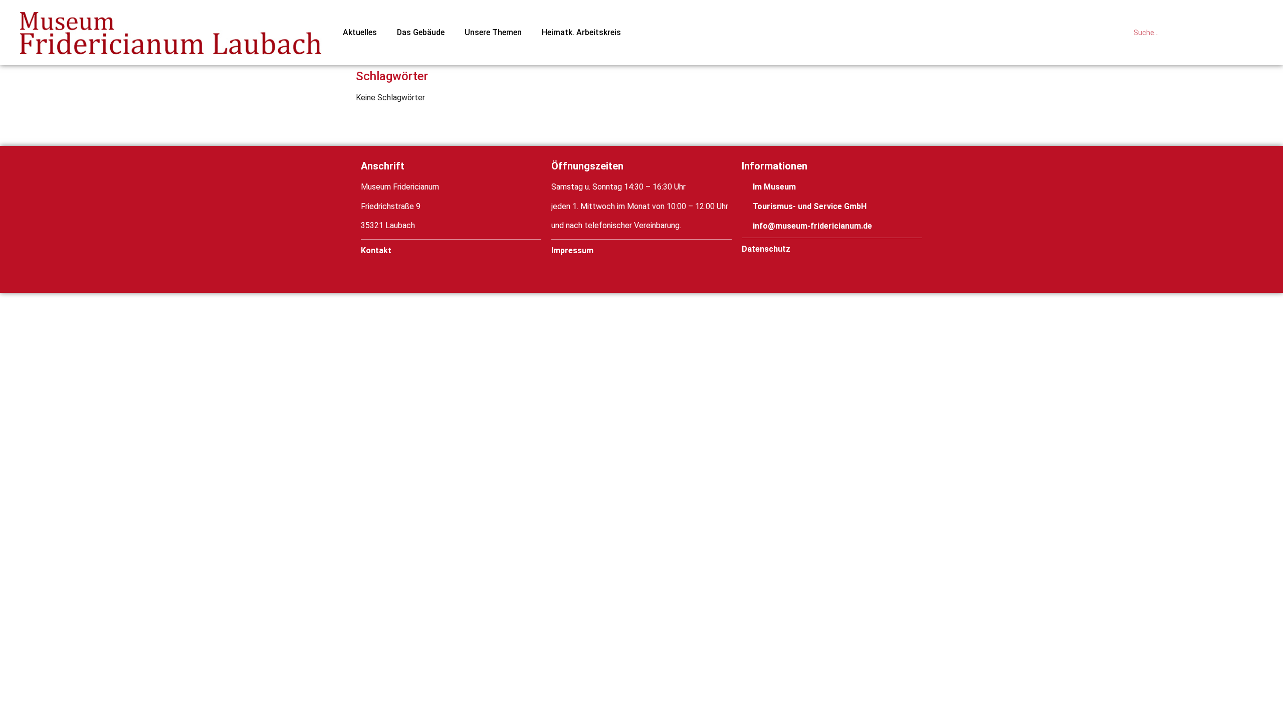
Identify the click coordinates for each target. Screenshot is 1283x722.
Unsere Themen (493, 32)
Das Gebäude (421, 32)
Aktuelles (360, 32)
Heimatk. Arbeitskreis (581, 32)
